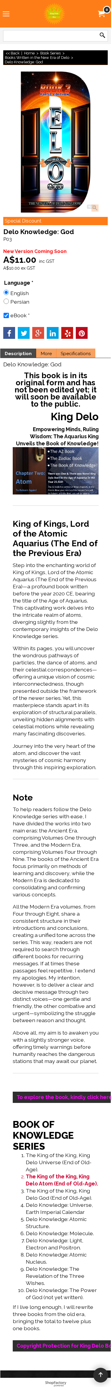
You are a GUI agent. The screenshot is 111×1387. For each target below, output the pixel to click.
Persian (19, 302)
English (19, 293)
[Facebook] (9, 333)
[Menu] (6, 14)
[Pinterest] (82, 333)
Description (18, 353)
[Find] (102, 35)
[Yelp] (67, 333)
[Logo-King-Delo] (54, 14)
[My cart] (100, 13)
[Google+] (38, 333)
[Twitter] (24, 333)
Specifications (76, 353)
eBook (20, 315)
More (46, 353)
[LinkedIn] (53, 333)
